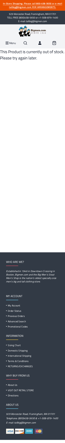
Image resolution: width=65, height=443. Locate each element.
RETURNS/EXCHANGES (20, 366)
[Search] (25, 43)
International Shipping (19, 356)
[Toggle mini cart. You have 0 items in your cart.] (54, 43)
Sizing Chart (14, 345)
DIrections (13, 395)
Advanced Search (17, 321)
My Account (14, 305)
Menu (12, 43)
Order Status (14, 311)
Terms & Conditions (18, 361)
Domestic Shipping (18, 350)
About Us (12, 385)
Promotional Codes (18, 326)
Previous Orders (16, 316)
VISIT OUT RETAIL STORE (21, 390)
